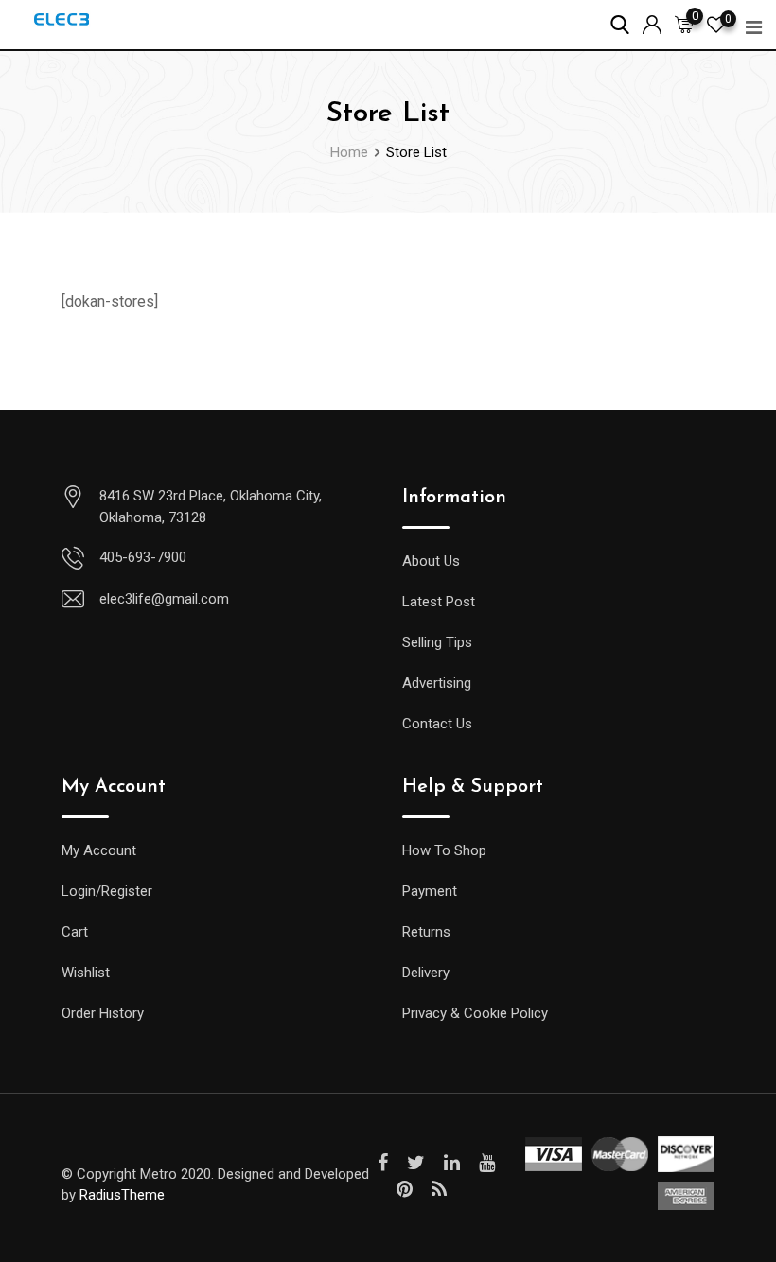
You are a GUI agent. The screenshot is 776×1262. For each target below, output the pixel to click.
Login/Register (107, 891)
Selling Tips (437, 642)
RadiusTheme (122, 1194)
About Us (431, 561)
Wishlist (86, 972)
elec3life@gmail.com (164, 598)
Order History (103, 1013)
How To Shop (444, 850)
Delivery (426, 972)
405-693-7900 (142, 557)
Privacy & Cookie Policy (475, 1013)
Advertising (436, 683)
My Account (99, 850)
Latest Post (438, 601)
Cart (75, 931)
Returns (426, 931)
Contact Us (437, 723)
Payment (429, 891)
